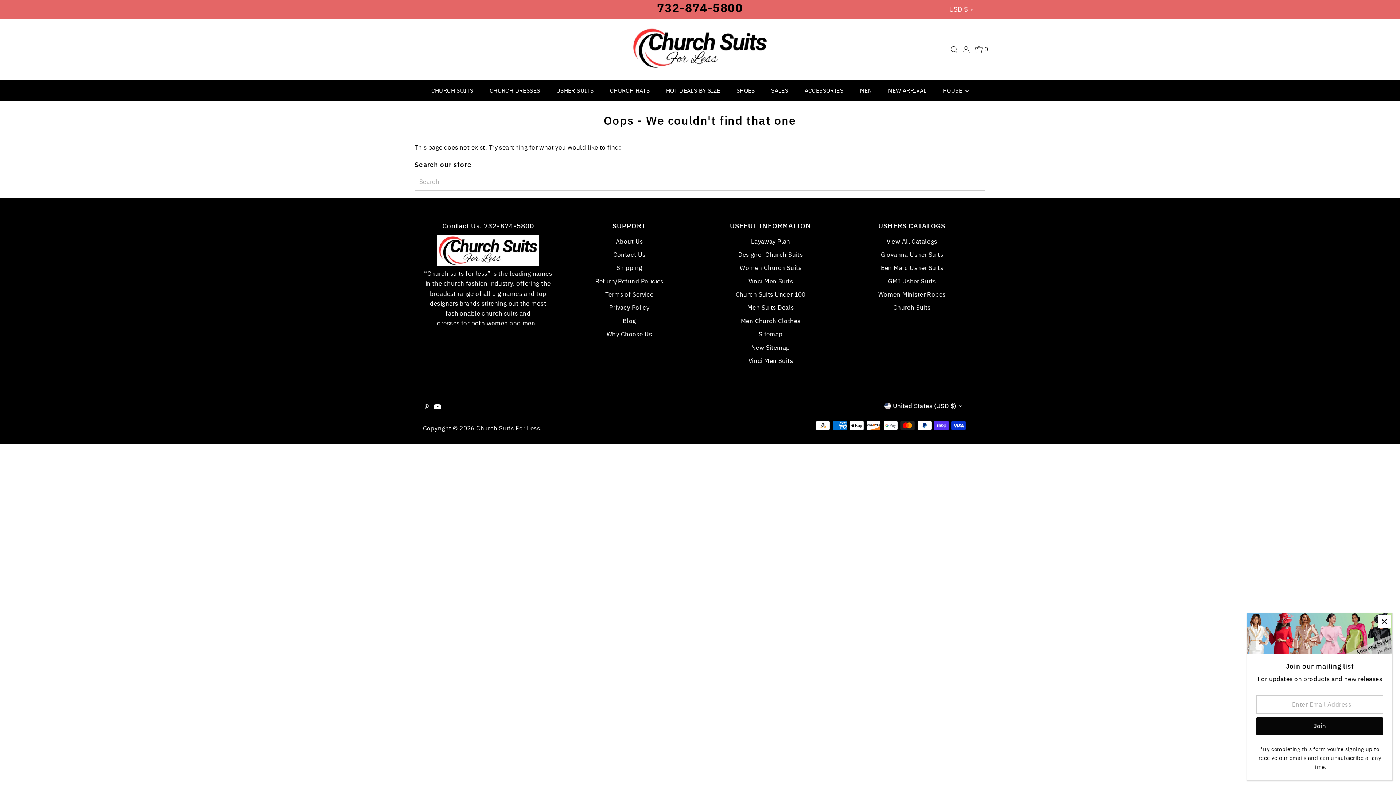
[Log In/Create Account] (966, 49)
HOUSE (953, 90)
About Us (629, 241)
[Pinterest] (427, 407)
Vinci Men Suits (770, 281)
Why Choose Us (629, 334)
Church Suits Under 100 (771, 294)
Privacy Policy (629, 308)
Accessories (824, 90)
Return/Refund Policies (629, 281)
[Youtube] (437, 407)
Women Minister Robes (912, 294)
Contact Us (629, 255)
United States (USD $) (925, 406)
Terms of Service (629, 294)
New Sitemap (770, 348)
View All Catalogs (912, 241)
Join (1320, 726)
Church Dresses (515, 90)
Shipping (629, 268)
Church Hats (630, 90)
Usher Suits (575, 90)
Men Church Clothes (771, 321)
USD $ (958, 9)
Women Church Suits (770, 268)
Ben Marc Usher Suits (912, 268)
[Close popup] (1384, 621)
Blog (629, 321)
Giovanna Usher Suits (912, 255)
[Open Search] (954, 49)
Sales (779, 90)
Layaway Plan (770, 241)
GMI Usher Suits (912, 281)
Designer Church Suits (770, 255)
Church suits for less (508, 428)
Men (866, 90)
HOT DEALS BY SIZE (693, 90)
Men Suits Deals (770, 308)
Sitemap (771, 334)
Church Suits (452, 90)
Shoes (745, 90)
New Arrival (907, 90)
